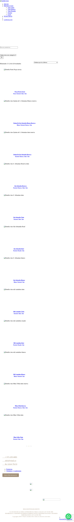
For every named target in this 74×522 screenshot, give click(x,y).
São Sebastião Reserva (20, 186)
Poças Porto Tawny (20, 91)
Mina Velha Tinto (18, 437)
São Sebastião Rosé (19, 248)
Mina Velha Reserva (20, 406)
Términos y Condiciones (13, 471)
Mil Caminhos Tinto (18, 311)
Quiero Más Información (10, 475)
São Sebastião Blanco (19, 280)
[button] (68, 516)
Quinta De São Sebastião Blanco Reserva (24, 123)
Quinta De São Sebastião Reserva (22, 154)
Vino (25, 93)
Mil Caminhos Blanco (19, 374)
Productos (9, 469)
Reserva (27, 125)
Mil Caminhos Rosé (18, 343)
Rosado (19, 250)
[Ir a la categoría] (1, 57)
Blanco (18, 125)
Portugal (19, 93)
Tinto (22, 93)
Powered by (65, 519)
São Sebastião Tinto (18, 217)
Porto (14, 93)
